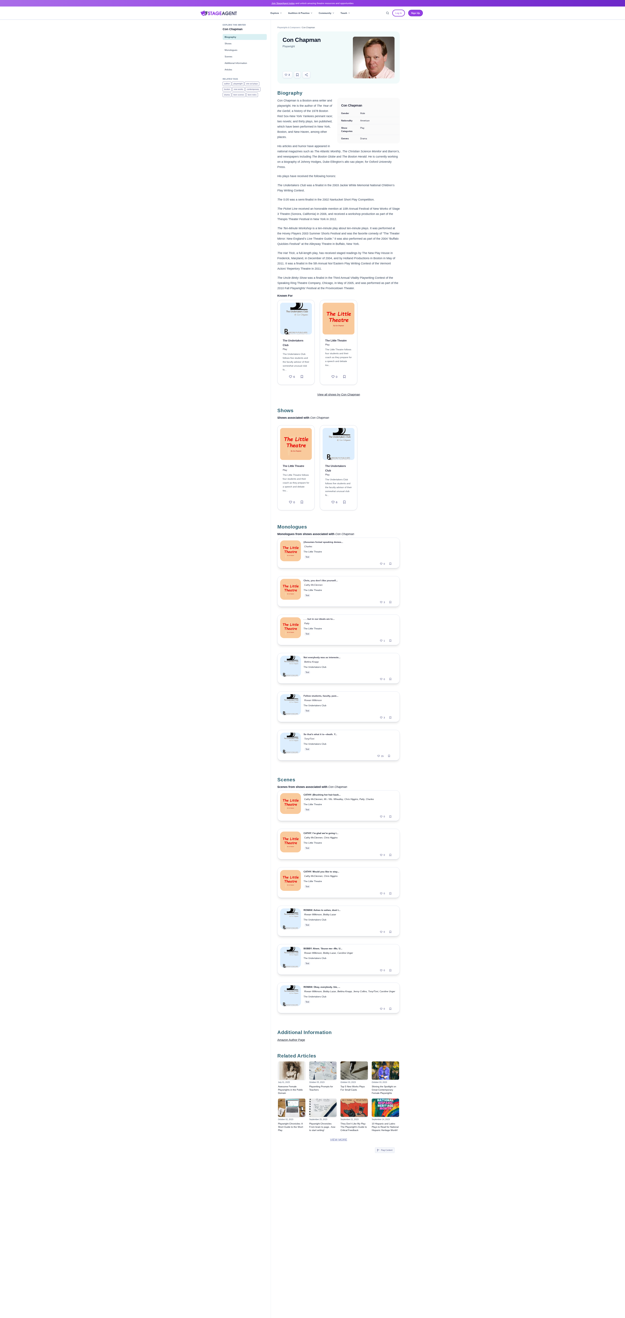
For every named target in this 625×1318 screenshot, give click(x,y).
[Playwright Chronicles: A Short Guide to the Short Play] (291, 1108)
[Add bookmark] (302, 377)
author (227, 84)
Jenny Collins (360, 991)
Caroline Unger (345, 953)
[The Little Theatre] (338, 318)
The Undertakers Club (315, 667)
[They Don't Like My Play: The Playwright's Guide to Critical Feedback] (354, 1108)
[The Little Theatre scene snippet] (290, 805)
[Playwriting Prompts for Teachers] (323, 1070)
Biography (230, 37)
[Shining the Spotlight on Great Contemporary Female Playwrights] (385, 1070)
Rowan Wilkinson (313, 700)
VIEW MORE (338, 1139)
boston (227, 89)
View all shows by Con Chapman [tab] (338, 394)
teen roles (252, 95)
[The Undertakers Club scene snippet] (290, 921)
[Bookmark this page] (297, 74)
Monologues (231, 50)
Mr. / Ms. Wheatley (333, 799)
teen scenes (238, 95)
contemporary (253, 89)
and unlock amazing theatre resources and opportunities (312, 3)
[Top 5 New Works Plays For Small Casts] (354, 1070)
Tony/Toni (309, 738)
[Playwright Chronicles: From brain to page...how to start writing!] (323, 1108)
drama (227, 95)
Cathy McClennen (313, 585)
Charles (308, 546)
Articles (228, 69)
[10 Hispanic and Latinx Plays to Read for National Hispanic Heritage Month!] (385, 1108)
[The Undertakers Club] (296, 318)
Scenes (228, 56)
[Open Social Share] (306, 74)
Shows (228, 43)
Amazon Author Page (291, 1040)
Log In (398, 13)
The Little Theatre (313, 551)
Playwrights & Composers (288, 27)
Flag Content (386, 1150)
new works (238, 89)
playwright (238, 84)
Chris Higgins (351, 799)
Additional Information (236, 63)
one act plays (252, 84)
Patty (306, 623)
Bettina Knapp (311, 661)
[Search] (387, 13)
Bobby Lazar (329, 914)
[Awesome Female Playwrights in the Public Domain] (291, 1070)
